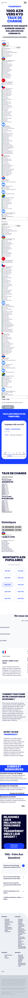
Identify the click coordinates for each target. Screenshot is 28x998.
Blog (23, 806)
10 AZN (3, 485)
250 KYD (3, 505)
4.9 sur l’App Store (4, 627)
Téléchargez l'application (14, 846)
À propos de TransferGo (17, 793)
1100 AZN (21, 584)
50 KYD (3, 504)
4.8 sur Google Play (5, 633)
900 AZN (20, 578)
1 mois (13, 453)
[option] (15, 49)
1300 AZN (20, 591)
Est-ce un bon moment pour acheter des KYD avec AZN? (11, 877)
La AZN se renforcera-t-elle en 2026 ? (12, 898)
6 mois (20, 453)
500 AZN (3, 490)
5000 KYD (3, 509)
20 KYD (3, 503)
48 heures (5, 453)
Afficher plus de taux (7, 512)
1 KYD (3, 500)
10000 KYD (4, 510)
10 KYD (3, 502)
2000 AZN (3, 492)
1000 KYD (3, 507)
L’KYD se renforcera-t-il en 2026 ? (11, 892)
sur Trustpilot (3, 640)
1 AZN (3, 483)
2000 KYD (3, 508)
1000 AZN (3, 491)
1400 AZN (7, 598)
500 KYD (3, 506)
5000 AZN (3, 493)
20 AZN (3, 486)
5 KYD (3, 501)
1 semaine (10, 453)
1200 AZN (7, 591)
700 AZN (20, 571)
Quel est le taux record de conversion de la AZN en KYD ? (12, 884)
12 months (24, 453)
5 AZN (3, 484)
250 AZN (3, 489)
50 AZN (3, 487)
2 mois (16, 453)
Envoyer (7, 407)
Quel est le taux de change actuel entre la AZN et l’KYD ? (12, 866)
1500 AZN (21, 598)
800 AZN (7, 578)
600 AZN (7, 571)
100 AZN (3, 488)
